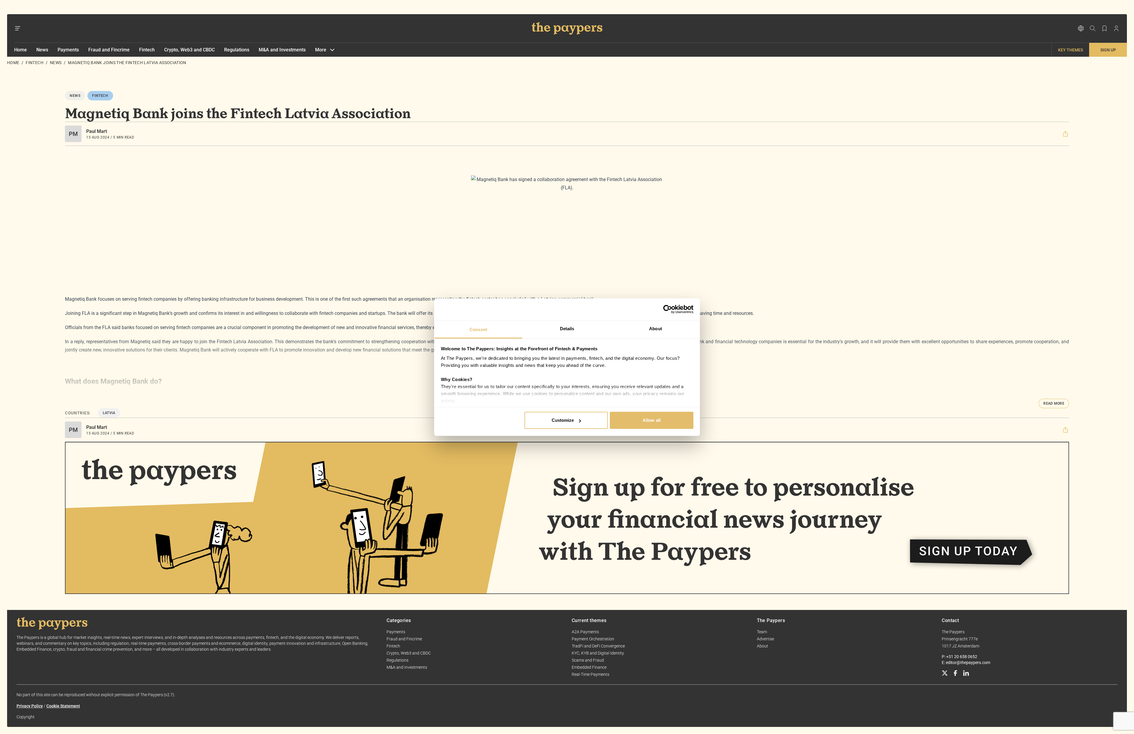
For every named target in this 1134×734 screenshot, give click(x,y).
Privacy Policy (30, 706)
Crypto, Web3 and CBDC (189, 50)
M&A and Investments (282, 50)
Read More (1053, 403)
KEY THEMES (1070, 50)
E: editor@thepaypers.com (966, 662)
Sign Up (1108, 50)
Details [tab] (567, 328)
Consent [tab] (478, 329)
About (762, 646)
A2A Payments (585, 631)
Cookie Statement (63, 706)
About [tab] (655, 328)
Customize (563, 420)
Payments (68, 50)
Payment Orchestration (593, 639)
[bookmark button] (1104, 28)
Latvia (109, 413)
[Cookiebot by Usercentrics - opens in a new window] (667, 309)
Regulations (236, 50)
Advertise (765, 639)
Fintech (147, 50)
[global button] (1080, 28)
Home (20, 50)
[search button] (1092, 28)
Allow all (652, 420)
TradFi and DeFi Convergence (598, 646)
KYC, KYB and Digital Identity (598, 653)
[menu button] (17, 28)
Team (762, 631)
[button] (1065, 133)
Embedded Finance (589, 667)
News (42, 50)
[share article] (1065, 133)
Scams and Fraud (588, 660)
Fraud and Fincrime (109, 50)
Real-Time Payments (590, 674)
